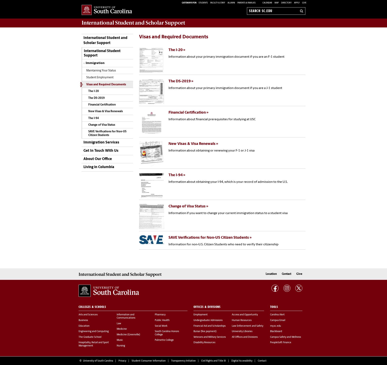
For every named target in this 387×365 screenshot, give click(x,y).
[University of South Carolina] (109, 290)
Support (133, 23)
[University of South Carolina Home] (107, 10)
